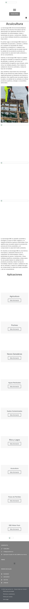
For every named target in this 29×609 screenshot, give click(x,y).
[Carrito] (26, 17)
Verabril (25, 589)
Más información (14, 300)
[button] (14, 563)
